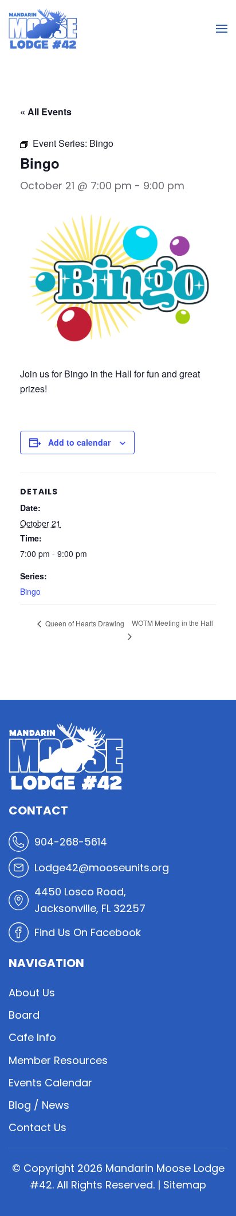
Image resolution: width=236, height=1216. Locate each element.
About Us (32, 992)
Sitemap (184, 1185)
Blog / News (39, 1105)
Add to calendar (79, 442)
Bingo (30, 591)
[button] (221, 28)
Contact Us (37, 1127)
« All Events (46, 111)
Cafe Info (32, 1037)
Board (24, 1015)
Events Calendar (50, 1082)
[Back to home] (43, 28)
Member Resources (58, 1060)
